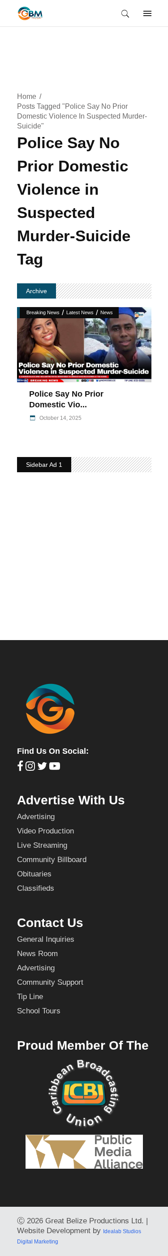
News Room (37, 953)
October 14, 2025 (60, 418)
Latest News (80, 312)
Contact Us (50, 923)
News (106, 312)
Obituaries (34, 874)
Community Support (50, 982)
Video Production (45, 831)
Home (26, 96)
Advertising (36, 816)
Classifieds (35, 888)
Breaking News (43, 312)
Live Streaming (42, 845)
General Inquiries (45, 939)
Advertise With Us (71, 800)
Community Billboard (51, 859)
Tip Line (30, 996)
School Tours (38, 1011)
